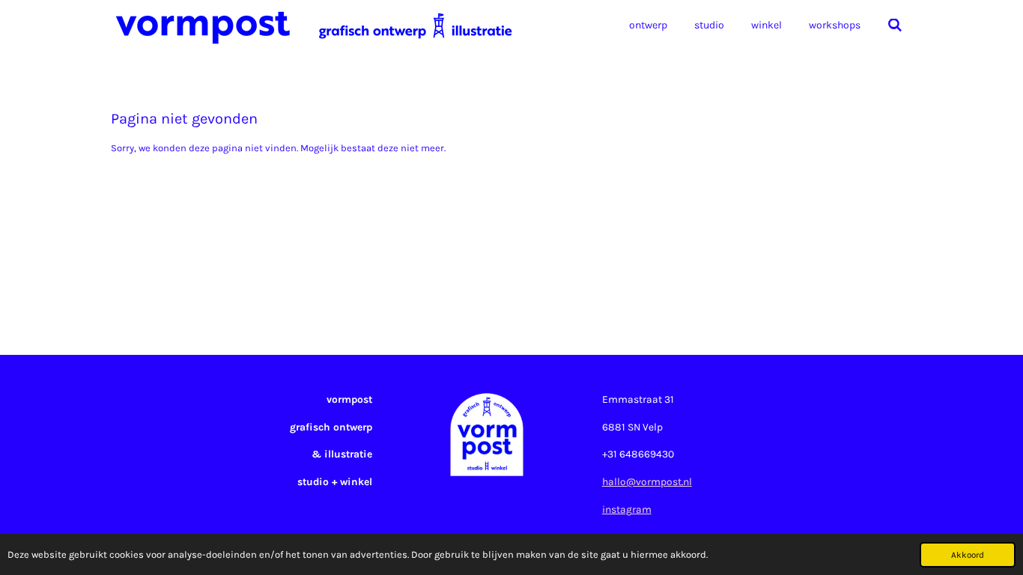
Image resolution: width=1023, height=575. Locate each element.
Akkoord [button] (967, 555)
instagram (627, 509)
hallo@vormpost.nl (647, 481)
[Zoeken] (895, 25)
